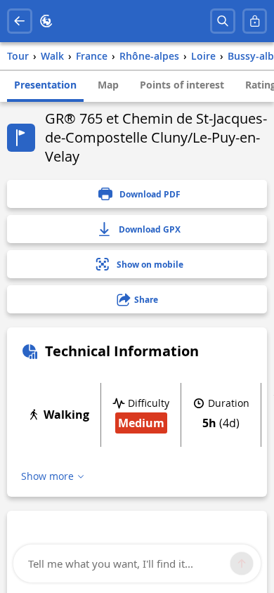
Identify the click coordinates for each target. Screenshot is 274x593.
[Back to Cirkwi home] (46, 21)
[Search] (222, 21)
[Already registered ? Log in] (255, 21)
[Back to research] (19, 21)
